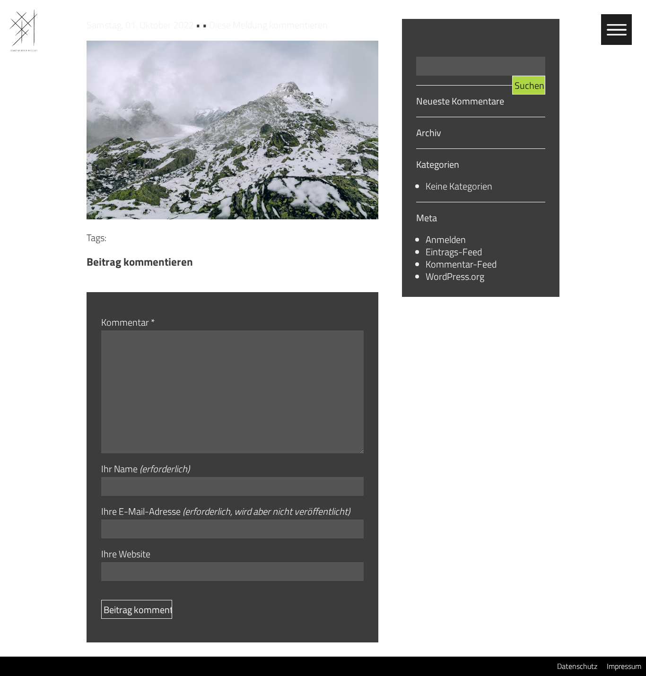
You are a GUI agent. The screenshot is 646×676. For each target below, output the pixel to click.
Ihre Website (125, 554)
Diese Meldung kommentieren (268, 24)
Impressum (624, 666)
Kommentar (128, 322)
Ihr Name (145, 469)
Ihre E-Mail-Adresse (225, 511)
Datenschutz (577, 666)
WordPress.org (455, 276)
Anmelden (446, 239)
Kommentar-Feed (461, 264)
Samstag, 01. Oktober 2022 (141, 24)
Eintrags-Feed (454, 251)
